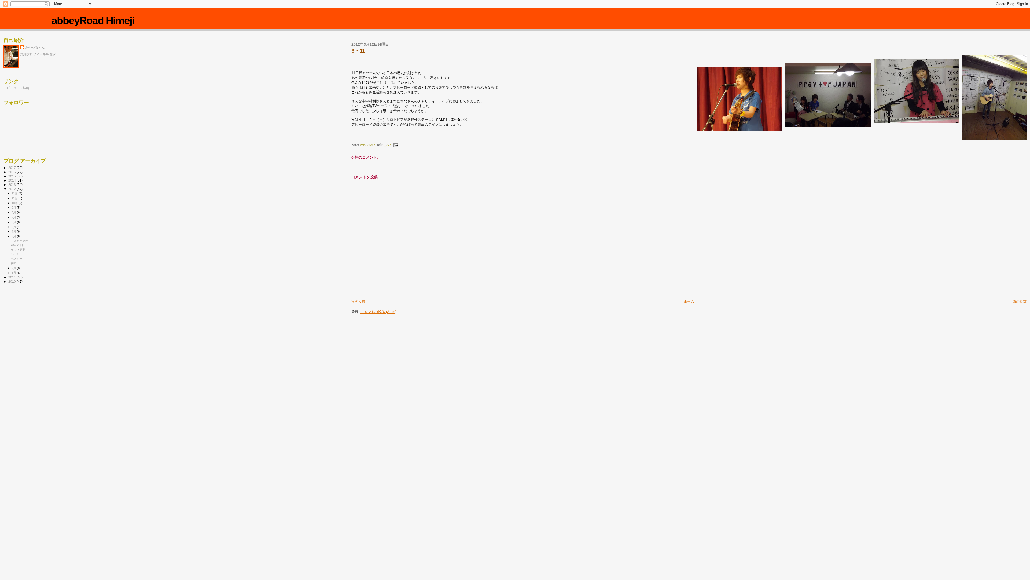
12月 (15, 193)
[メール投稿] (395, 144)
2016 (12, 172)
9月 (14, 207)
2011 (12, 277)
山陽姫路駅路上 (21, 240)
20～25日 (17, 245)
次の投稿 (358, 302)
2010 (12, 281)
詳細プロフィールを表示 (38, 54)
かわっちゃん (35, 47)
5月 (14, 227)
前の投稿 (1020, 302)
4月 (14, 231)
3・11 (15, 254)
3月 (14, 236)
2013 (12, 184)
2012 (12, 189)
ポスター (17, 258)
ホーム (689, 302)
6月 (14, 222)
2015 (12, 176)
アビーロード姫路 (16, 88)
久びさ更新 (18, 249)
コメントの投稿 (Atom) (378, 312)
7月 (14, 217)
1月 (14, 272)
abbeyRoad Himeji (93, 20)
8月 (14, 212)
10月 (15, 203)
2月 (14, 268)
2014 (12, 180)
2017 (12, 167)
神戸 (14, 263)
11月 (15, 198)
